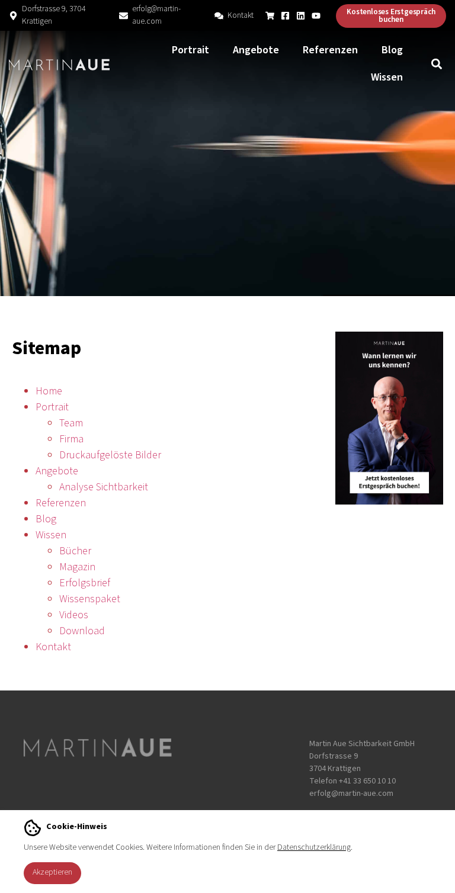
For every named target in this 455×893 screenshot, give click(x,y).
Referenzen (330, 50)
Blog (392, 50)
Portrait (190, 50)
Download (82, 631)
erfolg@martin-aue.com (156, 15)
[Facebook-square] (285, 15)
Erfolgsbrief (84, 583)
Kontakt (241, 15)
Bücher (75, 551)
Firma (71, 439)
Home (49, 391)
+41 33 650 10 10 (367, 781)
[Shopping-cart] (269, 15)
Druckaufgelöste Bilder (110, 455)
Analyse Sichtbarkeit (103, 487)
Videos (73, 615)
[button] (436, 64)
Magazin (77, 567)
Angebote (256, 50)
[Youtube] (316, 15)
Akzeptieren (52, 872)
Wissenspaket (89, 599)
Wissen (387, 77)
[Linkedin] (300, 15)
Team (71, 423)
